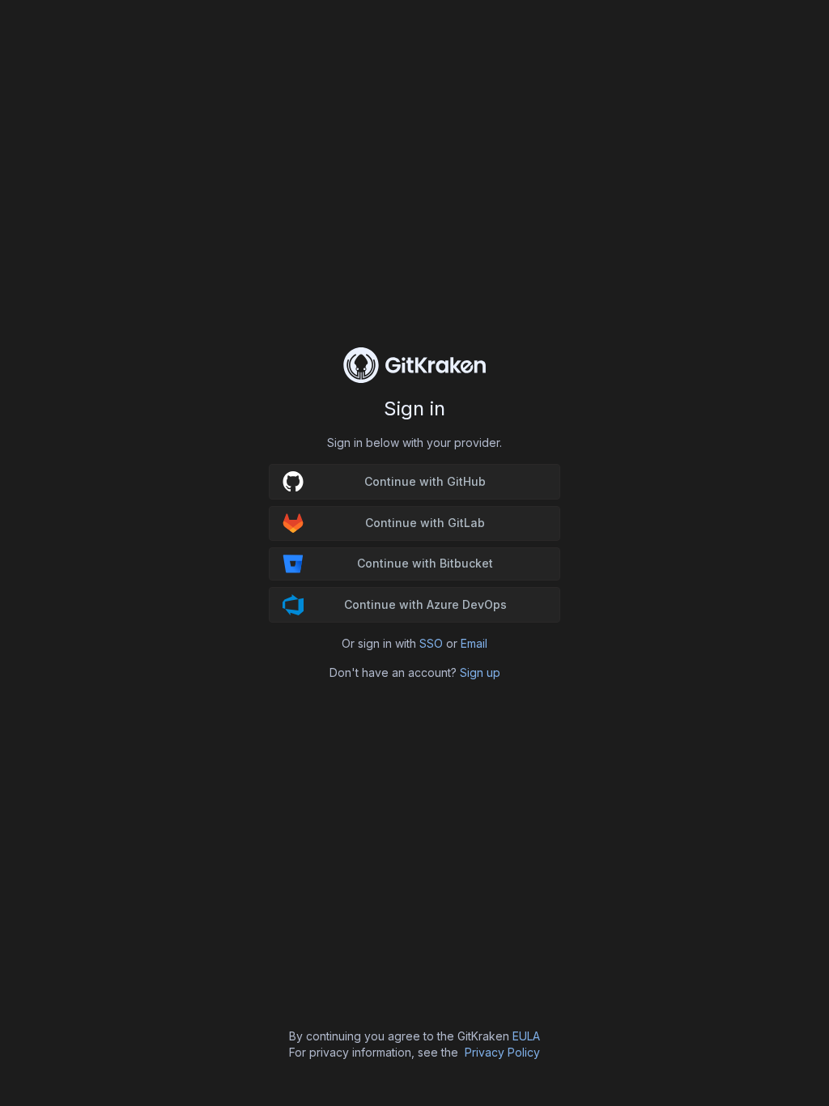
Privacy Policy (502, 1052)
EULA (526, 1036)
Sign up (480, 672)
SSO (431, 643)
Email (474, 643)
